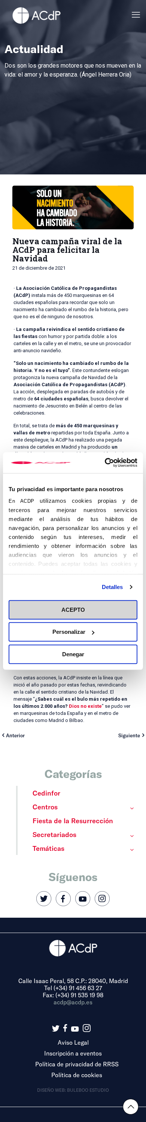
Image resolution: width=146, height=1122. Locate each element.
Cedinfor (46, 793)
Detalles (112, 587)
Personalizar (68, 632)
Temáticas (48, 848)
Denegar (73, 654)
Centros (45, 807)
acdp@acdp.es (73, 1001)
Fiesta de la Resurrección (73, 820)
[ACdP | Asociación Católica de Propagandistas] (36, 15)
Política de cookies (76, 1074)
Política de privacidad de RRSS (77, 1063)
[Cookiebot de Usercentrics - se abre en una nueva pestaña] (105, 463)
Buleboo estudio (88, 1089)
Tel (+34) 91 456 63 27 (73, 987)
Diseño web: (52, 1089)
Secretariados (54, 834)
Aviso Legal (73, 1042)
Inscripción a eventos (73, 1053)
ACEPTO (73, 609)
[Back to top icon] (131, 1107)
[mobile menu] (136, 15)
